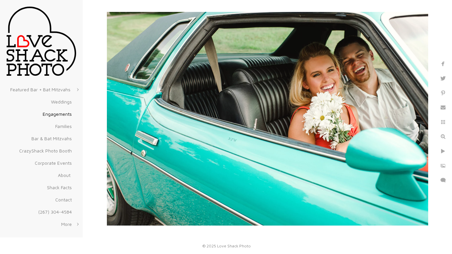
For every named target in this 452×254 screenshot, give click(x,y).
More (66, 224)
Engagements (57, 114)
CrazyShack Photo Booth (45, 150)
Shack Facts (59, 187)
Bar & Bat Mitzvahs (51, 138)
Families (63, 126)
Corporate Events (53, 163)
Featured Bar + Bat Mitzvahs (41, 89)
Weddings (61, 102)
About (65, 175)
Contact (63, 199)
